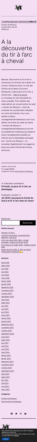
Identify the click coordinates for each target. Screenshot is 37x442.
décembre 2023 (7, 362)
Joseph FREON (9, 169)
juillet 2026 (5, 266)
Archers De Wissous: (9, 398)
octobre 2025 (6, 294)
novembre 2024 (7, 328)
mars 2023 (5, 389)
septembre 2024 (7, 334)
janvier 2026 (6, 284)
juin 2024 (4, 343)
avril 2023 (5, 386)
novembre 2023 (7, 365)
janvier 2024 (6, 359)
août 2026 (5, 263)
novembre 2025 (7, 290)
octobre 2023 (6, 368)
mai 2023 (4, 383)
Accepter (6, 439)
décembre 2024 (7, 325)
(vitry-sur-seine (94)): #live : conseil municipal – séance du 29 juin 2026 (14, 241)
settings (16, 435)
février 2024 (6, 355)
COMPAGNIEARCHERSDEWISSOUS (18, 21)
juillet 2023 (5, 377)
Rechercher (5, 219)
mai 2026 (4, 272)
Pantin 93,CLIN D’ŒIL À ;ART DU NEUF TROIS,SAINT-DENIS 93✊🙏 (16, 251)
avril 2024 (5, 349)
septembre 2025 (7, 297)
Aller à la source (20, 95)
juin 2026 (4, 269)
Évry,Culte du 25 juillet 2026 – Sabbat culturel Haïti (18, 246)
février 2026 (6, 281)
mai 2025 (4, 309)
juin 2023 (4, 380)
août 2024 (5, 337)
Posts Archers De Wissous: (24, 171)
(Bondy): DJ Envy (8, 233)
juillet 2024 (5, 340)
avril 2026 (5, 275)
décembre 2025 (7, 287)
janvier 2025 (6, 321)
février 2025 (6, 318)
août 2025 (5, 300)
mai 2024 (5, 346)
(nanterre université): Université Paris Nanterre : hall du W (15, 237)
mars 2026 (5, 278)
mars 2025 (5, 315)
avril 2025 (5, 312)
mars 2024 (5, 352)
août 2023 (5, 374)
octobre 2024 (6, 331)
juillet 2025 (5, 303)
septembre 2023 (7, 371)
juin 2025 (4, 306)
